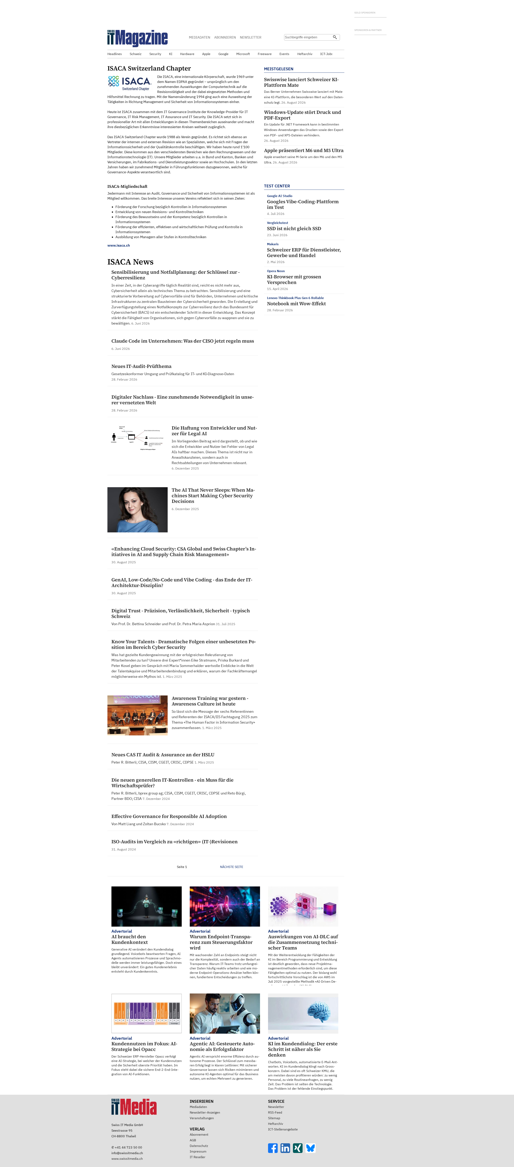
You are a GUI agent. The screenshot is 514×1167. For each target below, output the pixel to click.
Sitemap (274, 1118)
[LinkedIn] (286, 1152)
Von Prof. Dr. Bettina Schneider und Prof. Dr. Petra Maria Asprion (163, 624)
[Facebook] (274, 1152)
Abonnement (199, 1134)
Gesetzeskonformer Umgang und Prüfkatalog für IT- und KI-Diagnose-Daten (172, 374)
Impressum (198, 1151)
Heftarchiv (275, 1124)
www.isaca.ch (118, 245)
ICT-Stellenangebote (283, 1129)
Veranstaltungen (202, 1118)
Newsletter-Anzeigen (205, 1112)
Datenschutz (199, 1146)
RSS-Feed (275, 1112)
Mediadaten (198, 1107)
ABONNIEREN (225, 37)
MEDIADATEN (199, 37)
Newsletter (276, 1107)
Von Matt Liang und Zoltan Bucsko (139, 824)
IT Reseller (197, 1157)
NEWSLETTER (250, 37)
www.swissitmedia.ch (127, 1159)
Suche (288, 45)
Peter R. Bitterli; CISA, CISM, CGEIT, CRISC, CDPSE (153, 762)
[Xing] (299, 1152)
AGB (193, 1140)
